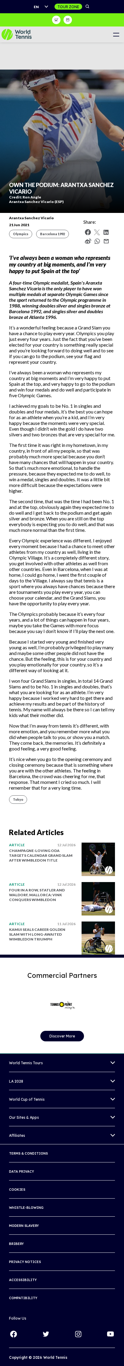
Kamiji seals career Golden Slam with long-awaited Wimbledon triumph (37, 934)
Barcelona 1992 (52, 234)
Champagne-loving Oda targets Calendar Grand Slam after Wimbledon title (41, 855)
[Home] (16, 34)
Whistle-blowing (26, 1207)
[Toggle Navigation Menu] (116, 34)
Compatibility (23, 1298)
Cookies (17, 1189)
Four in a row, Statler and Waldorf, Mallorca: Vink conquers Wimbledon (37, 895)
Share (99, 243)
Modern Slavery (24, 1225)
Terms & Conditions (28, 1153)
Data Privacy (21, 1171)
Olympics (20, 234)
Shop (56, 20)
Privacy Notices (25, 1262)
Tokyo (18, 799)
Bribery (16, 1244)
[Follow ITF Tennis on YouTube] (110, 1334)
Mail (106, 241)
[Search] (87, 6)
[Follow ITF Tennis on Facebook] (13, 1334)
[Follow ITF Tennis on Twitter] (45, 1334)
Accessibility (23, 1280)
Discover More (62, 1036)
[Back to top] (119, 1355)
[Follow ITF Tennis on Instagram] (78, 1334)
